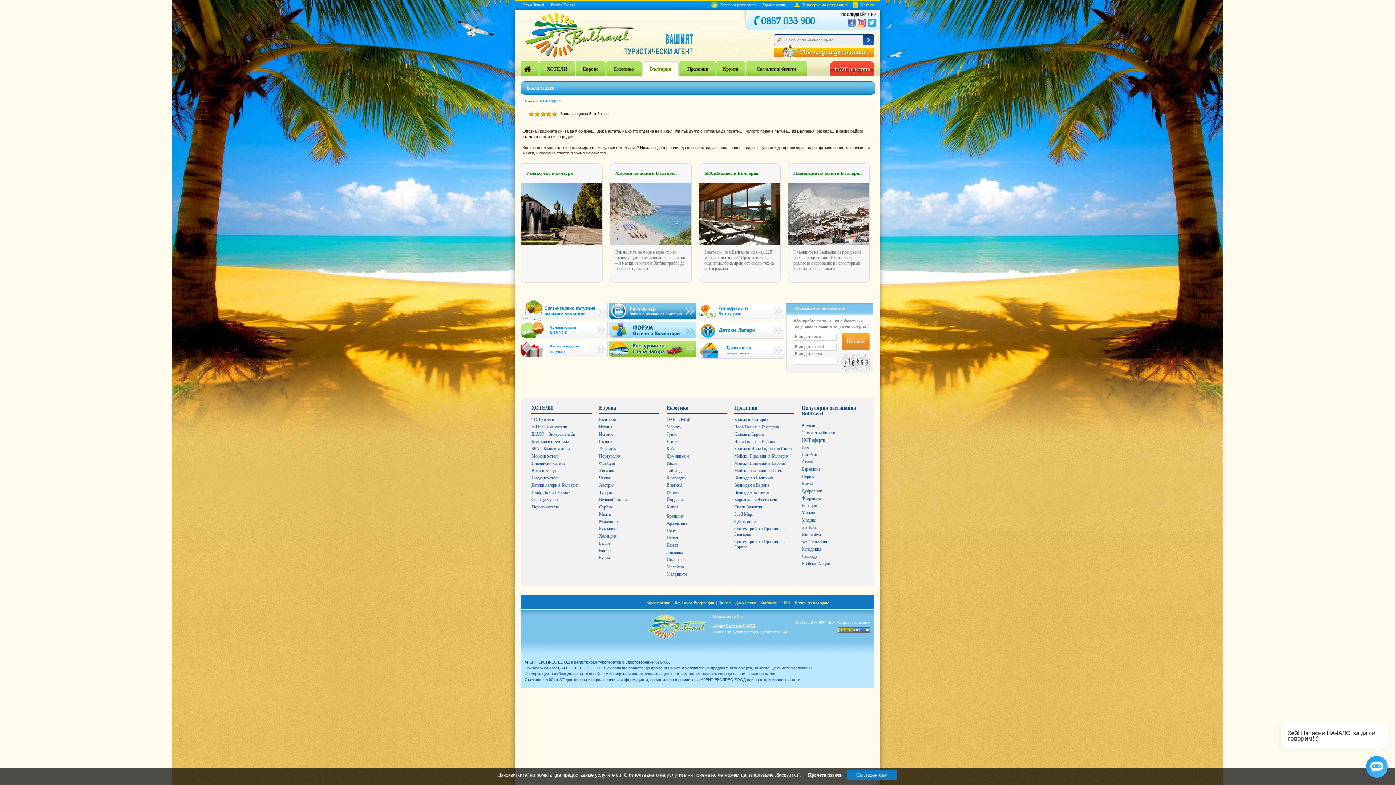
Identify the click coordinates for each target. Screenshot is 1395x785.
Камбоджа (676, 477)
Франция (607, 463)
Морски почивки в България (646, 173)
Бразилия (675, 516)
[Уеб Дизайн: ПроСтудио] (854, 630)
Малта (605, 514)
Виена (807, 483)
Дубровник (812, 491)
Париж (808, 476)
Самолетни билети (776, 69)
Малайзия (676, 566)
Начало (532, 101)
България (660, 69)
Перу (671, 530)
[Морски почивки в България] (650, 243)
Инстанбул (811, 534)
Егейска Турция (816, 563)
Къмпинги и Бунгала (550, 441)
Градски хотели (545, 477)
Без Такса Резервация (694, 602)
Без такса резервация (737, 5)
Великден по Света (751, 492)
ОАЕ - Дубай (678, 419)
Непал (672, 537)
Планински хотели (548, 463)
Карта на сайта (728, 616)
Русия (604, 557)
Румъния (607, 528)
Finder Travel (563, 5)
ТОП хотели (542, 419)
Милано (809, 512)
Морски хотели (545, 456)
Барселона (811, 469)
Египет (673, 441)
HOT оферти (813, 440)
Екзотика (624, 69)
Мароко (674, 427)
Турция (605, 492)
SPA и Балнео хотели (550, 448)
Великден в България (753, 477)
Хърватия (608, 448)
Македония (609, 521)
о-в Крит (810, 527)
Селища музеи (544, 499)
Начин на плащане (811, 602)
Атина (807, 461)
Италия (605, 427)
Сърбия (606, 507)
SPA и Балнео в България (731, 173)
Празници (697, 69)
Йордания (676, 499)
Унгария (606, 470)
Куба (671, 448)
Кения (672, 545)
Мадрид (809, 520)
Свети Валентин (748, 507)
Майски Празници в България (761, 456)
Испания (607, 434)
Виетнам (674, 485)
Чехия (604, 477)
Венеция (809, 505)
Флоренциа (811, 498)
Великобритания (614, 499)
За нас (725, 602)
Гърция (605, 441)
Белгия (605, 543)
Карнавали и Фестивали (755, 499)
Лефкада (809, 556)
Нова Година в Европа (754, 441)
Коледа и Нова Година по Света (763, 448)
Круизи (730, 69)
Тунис (672, 434)
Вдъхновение (774, 5)
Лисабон (809, 454)
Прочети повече (825, 775)
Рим (805, 447)
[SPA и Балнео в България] (739, 243)
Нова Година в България (756, 427)
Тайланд (674, 470)
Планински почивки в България (827, 173)
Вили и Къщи (543, 470)
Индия (673, 463)
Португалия (610, 456)
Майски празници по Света (758, 470)
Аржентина (677, 523)
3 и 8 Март (744, 514)
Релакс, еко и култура (549, 173)
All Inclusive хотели (549, 427)
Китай (672, 507)
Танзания (675, 552)
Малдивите (677, 574)
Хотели (867, 5)
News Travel (533, 5)
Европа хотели (544, 507)
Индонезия (677, 559)
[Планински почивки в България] (828, 243)
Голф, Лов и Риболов (550, 492)
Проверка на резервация (825, 5)
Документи (745, 602)
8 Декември (745, 521)
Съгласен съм (871, 775)
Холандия (608, 536)
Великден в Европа (751, 485)
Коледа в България (751, 419)
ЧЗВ (786, 602)
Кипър (605, 550)
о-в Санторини (815, 541)
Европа (591, 69)
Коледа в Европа (749, 434)
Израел (673, 492)
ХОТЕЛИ (557, 69)
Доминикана (678, 456)
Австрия (607, 485)
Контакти (768, 602)
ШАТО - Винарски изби (553, 434)
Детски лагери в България (555, 485)
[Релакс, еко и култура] (561, 243)
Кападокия (811, 549)
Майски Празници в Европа (759, 463)
